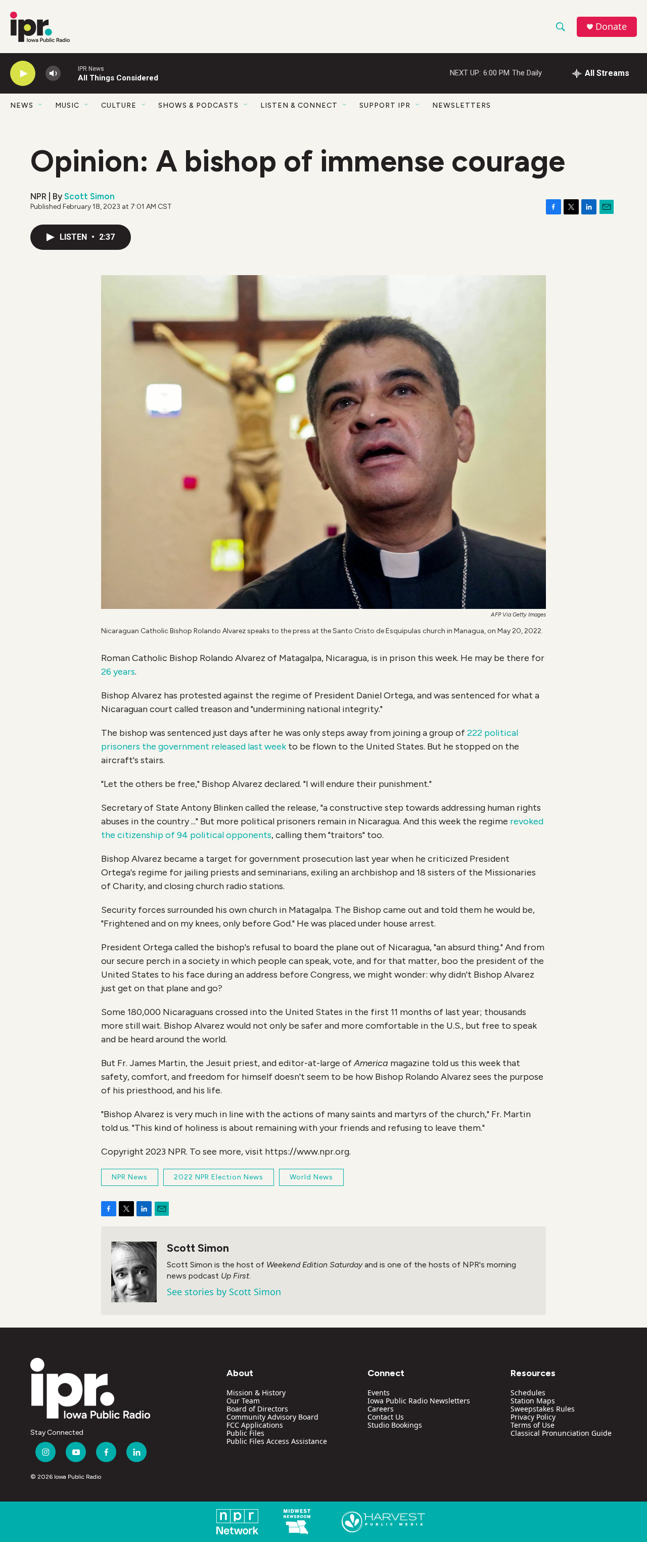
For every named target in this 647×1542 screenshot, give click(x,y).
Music (67, 105)
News (21, 105)
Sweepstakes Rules (543, 1409)
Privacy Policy (533, 1417)
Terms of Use (532, 1425)
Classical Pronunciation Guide (561, 1433)
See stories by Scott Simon (224, 1292)
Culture (118, 105)
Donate (611, 26)
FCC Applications (254, 1425)
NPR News (130, 1177)
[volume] (53, 73)
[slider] (69, 73)
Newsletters (461, 105)
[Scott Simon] (134, 1272)
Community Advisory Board (272, 1417)
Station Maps (533, 1400)
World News (311, 1177)
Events (378, 1392)
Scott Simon (89, 196)
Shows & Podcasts (198, 105)
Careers (380, 1409)
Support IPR (384, 105)
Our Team (243, 1400)
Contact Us (385, 1417)
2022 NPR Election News (218, 1177)
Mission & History (256, 1392)
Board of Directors (257, 1409)
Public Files (245, 1433)
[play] (23, 73)
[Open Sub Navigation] (41, 105)
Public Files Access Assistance (276, 1441)
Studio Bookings (394, 1425)
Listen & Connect (299, 105)
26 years (118, 671)
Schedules (528, 1392)
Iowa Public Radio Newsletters (418, 1400)
